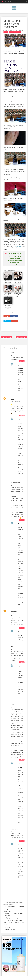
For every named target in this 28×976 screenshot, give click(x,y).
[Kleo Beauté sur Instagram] (5, 2)
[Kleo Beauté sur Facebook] (8, 2)
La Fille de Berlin (17, 246)
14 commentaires (19, 30)
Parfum (11, 31)
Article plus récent (6, 337)
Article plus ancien (21, 337)
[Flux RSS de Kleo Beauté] (12, 2)
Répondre (22, 361)
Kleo (6, 30)
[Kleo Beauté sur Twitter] (7, 2)
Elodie (12, 399)
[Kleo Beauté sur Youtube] (10, 2)
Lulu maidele (14, 611)
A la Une (6, 31)
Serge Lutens (17, 31)
